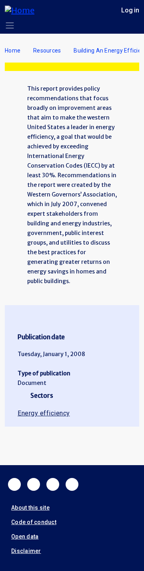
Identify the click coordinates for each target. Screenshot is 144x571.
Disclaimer (26, 551)
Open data (24, 536)
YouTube (72, 484)
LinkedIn (53, 484)
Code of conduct (33, 522)
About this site (30, 507)
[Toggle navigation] (10, 25)
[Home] (23, 10)
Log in (130, 10)
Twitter (33, 484)
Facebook (14, 484)
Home (12, 50)
